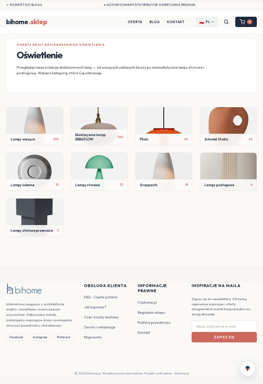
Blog (154, 22)
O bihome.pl (147, 302)
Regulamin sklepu (151, 312)
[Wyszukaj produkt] (226, 22)
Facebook (16, 337)
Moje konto (93, 337)
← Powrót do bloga (24, 5)
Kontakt (176, 22)
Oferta (135, 22)
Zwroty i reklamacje (99, 327)
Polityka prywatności (154, 322)
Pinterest (63, 337)
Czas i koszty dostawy (101, 317)
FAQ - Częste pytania (100, 297)
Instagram (40, 337)
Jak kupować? (95, 307)
